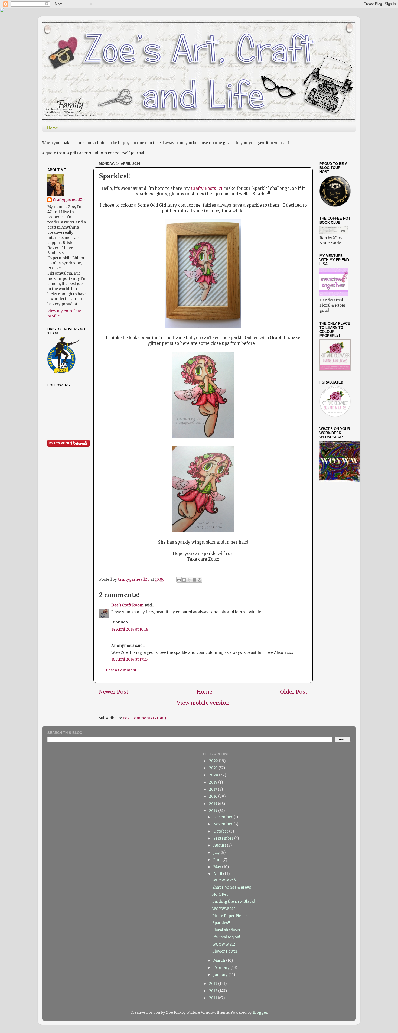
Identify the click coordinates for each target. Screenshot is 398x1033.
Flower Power (224, 951)
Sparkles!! (221, 923)
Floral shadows (226, 930)
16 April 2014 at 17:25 (129, 659)
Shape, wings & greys (231, 887)
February (221, 967)
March (219, 960)
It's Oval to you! (226, 937)
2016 (213, 796)
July (217, 852)
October (221, 831)
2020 (214, 775)
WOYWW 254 (224, 909)
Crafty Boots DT (207, 188)
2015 (213, 803)
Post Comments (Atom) (144, 718)
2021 (213, 768)
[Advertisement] (346, 518)
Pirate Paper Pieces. (230, 916)
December (223, 817)
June (217, 859)
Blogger (260, 1012)
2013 (213, 983)
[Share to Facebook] (194, 580)
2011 (213, 998)
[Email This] (179, 580)
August (220, 845)
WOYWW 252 (223, 944)
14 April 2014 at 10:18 (129, 629)
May (217, 867)
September (223, 838)
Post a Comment (121, 670)
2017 (213, 789)
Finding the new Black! (233, 901)
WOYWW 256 (224, 880)
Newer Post (113, 691)
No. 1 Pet (220, 894)
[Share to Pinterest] (199, 580)
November (223, 824)
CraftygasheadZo (69, 199)
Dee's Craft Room (127, 605)
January (221, 974)
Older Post (293, 691)
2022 (214, 761)
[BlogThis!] (184, 580)
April (218, 874)
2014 (213, 810)
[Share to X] (189, 580)
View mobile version (203, 703)
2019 (213, 782)
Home (52, 128)
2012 (213, 991)
